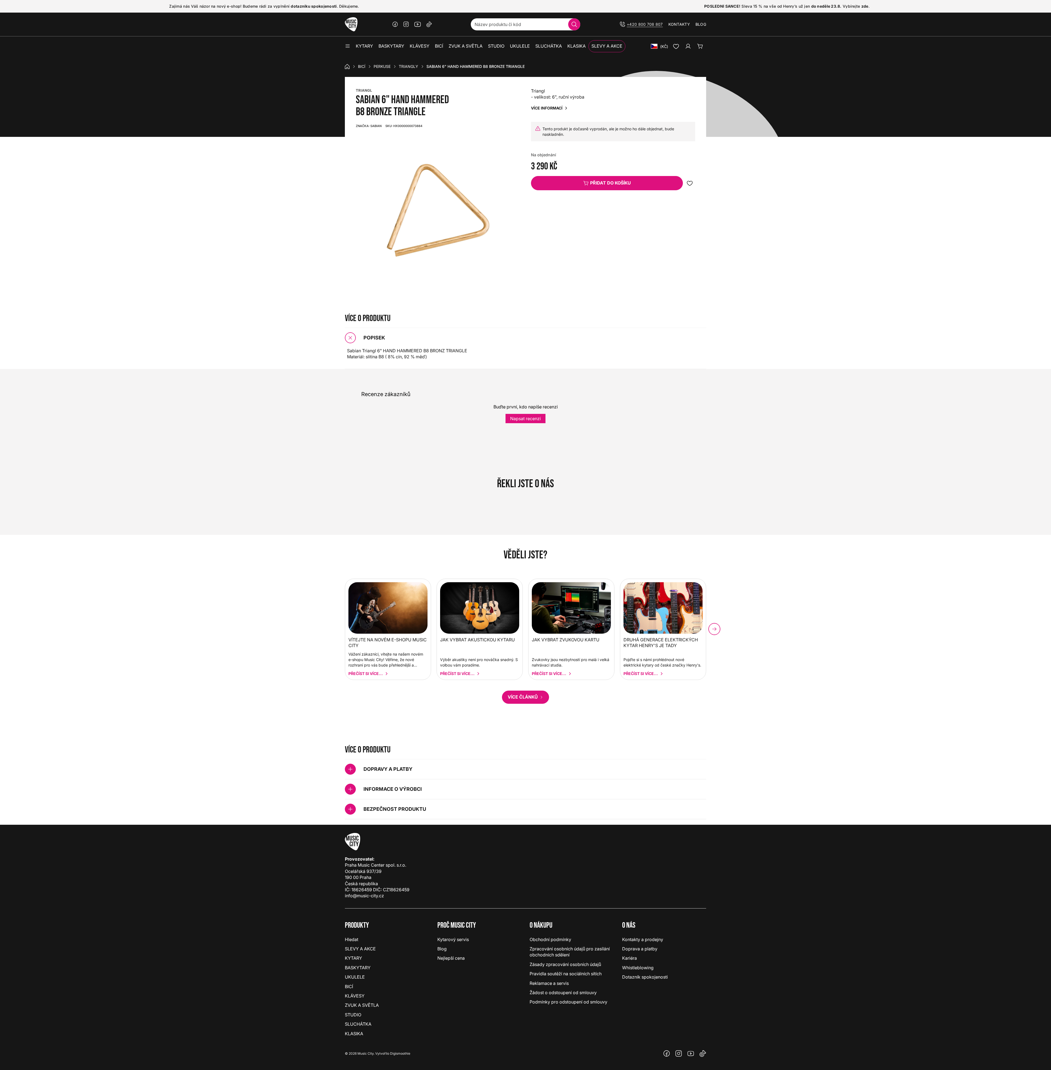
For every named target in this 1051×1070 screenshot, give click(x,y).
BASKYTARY (358, 967)
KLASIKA (354, 1033)
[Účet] (688, 46)
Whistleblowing (638, 967)
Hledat (351, 939)
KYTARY (353, 958)
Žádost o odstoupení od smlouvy (563, 992)
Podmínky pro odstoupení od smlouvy (568, 1002)
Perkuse (382, 66)
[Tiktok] (429, 24)
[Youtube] (417, 24)
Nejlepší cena (451, 958)
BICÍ (361, 66)
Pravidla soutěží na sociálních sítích (566, 973)
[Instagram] (406, 24)
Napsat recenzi (525, 418)
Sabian (369, 126)
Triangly (408, 66)
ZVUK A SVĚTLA (362, 1005)
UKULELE (355, 977)
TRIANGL (364, 90)
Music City (365, 1053)
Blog (700, 24)
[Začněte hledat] (574, 24)
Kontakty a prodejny (642, 939)
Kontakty (679, 24)
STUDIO (353, 1014)
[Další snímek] (714, 629)
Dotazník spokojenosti (645, 977)
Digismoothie (400, 1053)
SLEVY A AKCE (360, 948)
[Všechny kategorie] (347, 46)
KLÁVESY (355, 996)
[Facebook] (395, 24)
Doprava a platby (639, 948)
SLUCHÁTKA (358, 1024)
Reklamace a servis (549, 983)
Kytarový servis (453, 939)
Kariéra (629, 958)
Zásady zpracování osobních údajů (565, 964)
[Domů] (347, 66)
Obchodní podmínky (550, 939)
